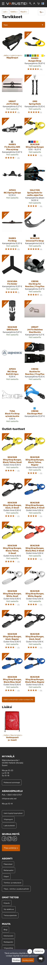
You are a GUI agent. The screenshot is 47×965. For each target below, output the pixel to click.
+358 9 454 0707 (14, 795)
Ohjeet (6, 876)
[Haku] (30, 3)
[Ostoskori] (38, 3)
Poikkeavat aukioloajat (12, 782)
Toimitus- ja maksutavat (12, 882)
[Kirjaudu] (34, 3)
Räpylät (23, 12)
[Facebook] (4, 839)
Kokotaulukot (8, 936)
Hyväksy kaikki (28, 960)
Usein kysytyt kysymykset (13, 813)
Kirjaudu (7, 903)
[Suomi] (43, 3)
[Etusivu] (17, 3)
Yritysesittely (8, 948)
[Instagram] (9, 839)
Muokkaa (16, 960)
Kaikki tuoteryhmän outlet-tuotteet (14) (18, 699)
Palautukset (8, 864)
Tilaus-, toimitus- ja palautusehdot (16, 889)
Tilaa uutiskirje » (11, 848)
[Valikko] (3, 3)
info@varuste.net (9, 798)
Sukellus (13, 12)
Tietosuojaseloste (10, 915)
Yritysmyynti (8, 819)
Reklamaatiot (8, 870)
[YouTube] (15, 839)
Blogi (5, 929)
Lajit (5, 12)
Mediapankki (8, 942)
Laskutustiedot (9, 825)
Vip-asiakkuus (9, 909)
